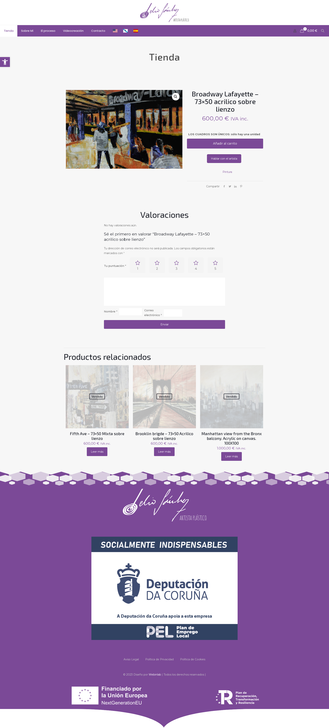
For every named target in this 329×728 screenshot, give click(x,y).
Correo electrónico (153, 313)
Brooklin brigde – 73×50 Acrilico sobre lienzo (164, 436)
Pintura (227, 172)
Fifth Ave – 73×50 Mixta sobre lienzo (97, 436)
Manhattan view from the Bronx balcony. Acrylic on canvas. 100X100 (231, 438)
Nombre (110, 311)
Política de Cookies (192, 659)
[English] (115, 30)
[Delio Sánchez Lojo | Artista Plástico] (164, 12)
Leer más (97, 451)
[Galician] (125, 30)
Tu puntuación (115, 266)
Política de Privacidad (159, 659)
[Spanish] (136, 30)
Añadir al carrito (225, 143)
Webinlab (155, 674)
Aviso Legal (131, 659)
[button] (5, 62)
